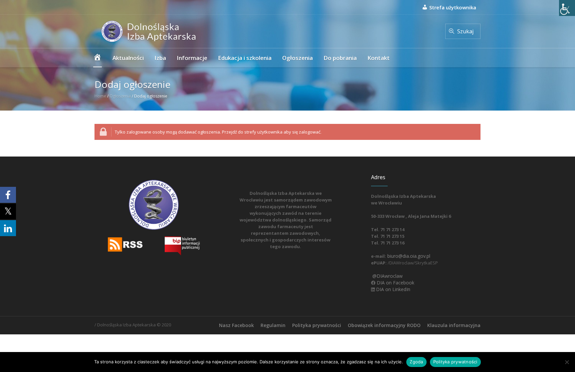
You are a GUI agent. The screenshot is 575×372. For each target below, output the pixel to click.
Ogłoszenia (120, 96)
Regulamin (273, 325)
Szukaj (465, 31)
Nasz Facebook (236, 325)
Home (100, 96)
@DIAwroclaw (387, 276)
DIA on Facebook (394, 282)
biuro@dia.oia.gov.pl (408, 256)
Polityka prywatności (316, 325)
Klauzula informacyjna (453, 325)
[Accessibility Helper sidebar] (567, 8)
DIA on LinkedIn (392, 289)
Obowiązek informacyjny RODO (384, 325)
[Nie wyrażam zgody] (566, 362)
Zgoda (416, 361)
